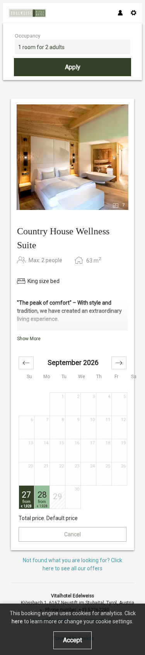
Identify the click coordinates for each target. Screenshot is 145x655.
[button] (26, 362)
